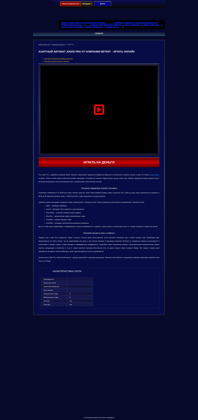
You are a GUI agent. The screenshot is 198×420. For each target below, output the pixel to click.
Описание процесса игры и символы (56, 61)
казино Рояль (154, 175)
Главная (99, 33)
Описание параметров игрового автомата (58, 58)
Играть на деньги (99, 162)
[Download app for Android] (153, 9)
